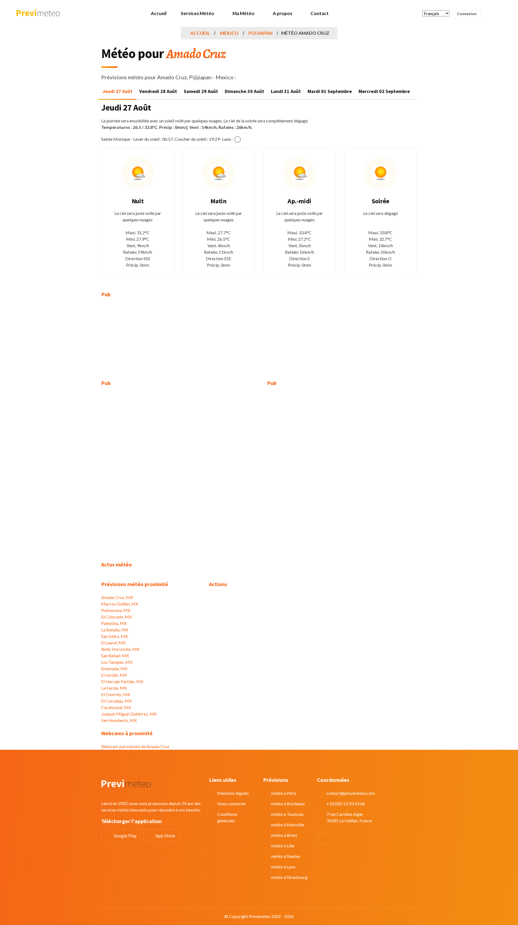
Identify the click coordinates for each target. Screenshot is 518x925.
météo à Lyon (283, 866)
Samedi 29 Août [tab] (201, 91)
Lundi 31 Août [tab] (286, 91)
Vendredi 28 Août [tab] (158, 91)
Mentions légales (233, 793)
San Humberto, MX (119, 720)
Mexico (229, 33)
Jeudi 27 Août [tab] (117, 91)
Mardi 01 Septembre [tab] (330, 91)
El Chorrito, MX (115, 694)
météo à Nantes (285, 856)
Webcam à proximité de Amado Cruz (135, 746)
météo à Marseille (287, 824)
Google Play (125, 836)
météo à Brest (284, 835)
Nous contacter (231, 803)
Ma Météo (243, 13)
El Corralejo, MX (116, 700)
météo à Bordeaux (288, 803)
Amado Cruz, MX (117, 597)
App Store (165, 836)
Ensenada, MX (114, 668)
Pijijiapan (260, 33)
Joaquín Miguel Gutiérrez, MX (129, 713)
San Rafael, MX (115, 655)
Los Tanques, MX (116, 662)
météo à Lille (282, 845)
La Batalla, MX (114, 629)
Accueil (158, 13)
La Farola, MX (114, 687)
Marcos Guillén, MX (119, 603)
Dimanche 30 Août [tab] (244, 91)
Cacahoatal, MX (116, 707)
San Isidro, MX (114, 636)
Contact (320, 13)
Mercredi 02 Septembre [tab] (384, 91)
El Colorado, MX (116, 616)
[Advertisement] (151, 342)
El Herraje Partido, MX (122, 681)
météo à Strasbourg (289, 877)
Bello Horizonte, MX (120, 649)
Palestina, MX (114, 623)
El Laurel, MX (113, 642)
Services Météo (197, 13)
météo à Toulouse (287, 814)
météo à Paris (283, 793)
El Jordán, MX (114, 675)
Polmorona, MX (115, 610)
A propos (282, 13)
